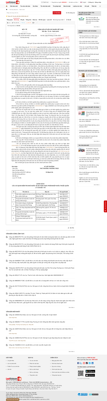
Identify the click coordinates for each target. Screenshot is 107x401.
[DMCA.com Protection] (93, 395)
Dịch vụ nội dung (34, 372)
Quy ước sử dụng (56, 366)
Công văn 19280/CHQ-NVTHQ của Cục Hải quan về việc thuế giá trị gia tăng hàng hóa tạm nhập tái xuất (40, 338)
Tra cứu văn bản (25, 6)
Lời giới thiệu (11, 360)
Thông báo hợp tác (56, 375)
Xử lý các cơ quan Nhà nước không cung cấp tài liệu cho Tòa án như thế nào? (88, 48)
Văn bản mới (14, 6)
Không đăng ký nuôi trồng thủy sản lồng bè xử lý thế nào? (92, 114)
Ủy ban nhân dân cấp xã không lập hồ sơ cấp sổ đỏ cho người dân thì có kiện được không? (89, 61)
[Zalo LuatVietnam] (81, 363)
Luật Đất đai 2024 (34, 399)
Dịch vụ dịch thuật (34, 369)
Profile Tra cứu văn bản (13, 366)
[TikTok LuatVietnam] (87, 363)
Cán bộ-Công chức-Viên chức (22, 347)
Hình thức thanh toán (57, 363)
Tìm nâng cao (71, 12)
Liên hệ (9, 369)
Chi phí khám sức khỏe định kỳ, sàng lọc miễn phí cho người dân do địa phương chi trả (89, 166)
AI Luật (87, 6)
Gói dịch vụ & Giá (73, 2)
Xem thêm (71, 307)
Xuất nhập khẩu (13, 317)
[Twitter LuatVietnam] (90, 363)
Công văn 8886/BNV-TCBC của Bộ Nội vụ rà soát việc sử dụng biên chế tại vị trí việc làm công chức (38, 280)
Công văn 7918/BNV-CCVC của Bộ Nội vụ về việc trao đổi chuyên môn (30, 345)
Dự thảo (35, 6)
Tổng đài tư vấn (34, 375)
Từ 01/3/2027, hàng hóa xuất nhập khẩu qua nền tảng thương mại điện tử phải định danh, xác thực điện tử (89, 159)
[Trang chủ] (6, 6)
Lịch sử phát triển (12, 363)
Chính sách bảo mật (57, 369)
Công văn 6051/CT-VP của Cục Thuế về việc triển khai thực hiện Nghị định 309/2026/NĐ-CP (36, 275)
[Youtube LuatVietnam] (84, 363)
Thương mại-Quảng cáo (22, 324)
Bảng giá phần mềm (57, 360)
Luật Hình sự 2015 (44, 399)
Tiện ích (94, 6)
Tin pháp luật (57, 6)
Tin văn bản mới (45, 6)
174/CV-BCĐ (33, 47)
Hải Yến (72, 227)
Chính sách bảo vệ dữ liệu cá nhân (60, 372)
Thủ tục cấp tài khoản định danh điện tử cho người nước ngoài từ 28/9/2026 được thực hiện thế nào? (89, 92)
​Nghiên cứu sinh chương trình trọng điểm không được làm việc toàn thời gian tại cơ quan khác (88, 179)
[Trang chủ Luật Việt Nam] (13, 2)
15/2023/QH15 (59, 62)
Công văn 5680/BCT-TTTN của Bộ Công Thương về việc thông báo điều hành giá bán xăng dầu (37, 322)
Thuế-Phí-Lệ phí (13, 340)
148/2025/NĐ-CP (40, 105)
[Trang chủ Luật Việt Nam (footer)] (14, 380)
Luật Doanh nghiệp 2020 (23, 399)
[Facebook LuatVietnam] (78, 363)
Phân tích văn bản (34, 363)
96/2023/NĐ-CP (23, 81)
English (84, 2)
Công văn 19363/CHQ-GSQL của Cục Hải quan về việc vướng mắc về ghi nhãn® (33, 315)
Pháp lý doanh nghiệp (35, 366)
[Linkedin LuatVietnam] (92, 363)
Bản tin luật (67, 6)
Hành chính (12, 347)
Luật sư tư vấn (77, 6)
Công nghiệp (12, 324)
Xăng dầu (31, 324)
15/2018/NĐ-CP (16, 128)
